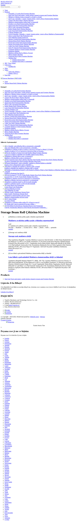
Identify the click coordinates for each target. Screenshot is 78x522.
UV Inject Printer (10, 200)
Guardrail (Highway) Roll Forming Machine (21, 49)
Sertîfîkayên (12, 66)
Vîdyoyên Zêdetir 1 (14, 72)
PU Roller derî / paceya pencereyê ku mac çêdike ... (20, 204)
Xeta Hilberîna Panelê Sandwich (18, 37)
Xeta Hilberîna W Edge (12, 190)
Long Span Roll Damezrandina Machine (20, 31)
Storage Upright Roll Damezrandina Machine (22, 39)
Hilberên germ (34, 317)
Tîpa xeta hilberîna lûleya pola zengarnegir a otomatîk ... (21, 148)
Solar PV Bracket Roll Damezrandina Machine (22, 48)
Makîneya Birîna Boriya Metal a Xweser (20, 53)
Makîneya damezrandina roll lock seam (16, 197)
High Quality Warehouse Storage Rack (16, 194)
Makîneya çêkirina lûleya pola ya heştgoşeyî (18, 158)
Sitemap (42, 317)
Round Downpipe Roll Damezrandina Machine (22, 42)
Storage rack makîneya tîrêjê (19, 236)
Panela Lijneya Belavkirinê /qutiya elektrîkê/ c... (19, 165)
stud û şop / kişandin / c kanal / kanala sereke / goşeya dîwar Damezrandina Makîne (33, 19)
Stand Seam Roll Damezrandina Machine (20, 25)
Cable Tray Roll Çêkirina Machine (18, 46)
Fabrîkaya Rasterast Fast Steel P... (15, 173)
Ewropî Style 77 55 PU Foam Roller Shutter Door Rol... (21, 177)
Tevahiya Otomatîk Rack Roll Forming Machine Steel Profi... (23, 161)
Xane (6, 10)
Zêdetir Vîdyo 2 (13, 73)
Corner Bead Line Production (13, 187)
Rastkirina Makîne (13, 51)
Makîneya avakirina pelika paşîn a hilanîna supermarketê (31, 221)
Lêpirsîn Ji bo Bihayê (7, 292)
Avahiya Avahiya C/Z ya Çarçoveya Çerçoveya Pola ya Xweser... (24, 151)
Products (7, 12)
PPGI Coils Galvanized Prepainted (18, 27)
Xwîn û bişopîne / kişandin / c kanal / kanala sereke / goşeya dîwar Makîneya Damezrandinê (36, 34)
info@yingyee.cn (14, 305)
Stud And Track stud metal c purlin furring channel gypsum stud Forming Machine (33, 15)
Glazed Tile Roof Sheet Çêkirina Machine (21, 20)
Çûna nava (8, 65)
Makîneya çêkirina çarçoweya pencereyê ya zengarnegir (21, 180)
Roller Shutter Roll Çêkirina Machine (19, 29)
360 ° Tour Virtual (10, 63)
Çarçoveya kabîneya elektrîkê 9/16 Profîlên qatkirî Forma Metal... (24, 154)
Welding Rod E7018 (18, 60)
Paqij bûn (7, 75)
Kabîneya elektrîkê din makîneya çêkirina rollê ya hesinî (21, 168)
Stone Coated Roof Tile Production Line (20, 36)
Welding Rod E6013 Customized (22, 61)
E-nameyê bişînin (6, 320)
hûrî (12, 229)
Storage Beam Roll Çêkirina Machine (19, 41)
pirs (9, 229)
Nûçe (6, 68)
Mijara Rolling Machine (15, 54)
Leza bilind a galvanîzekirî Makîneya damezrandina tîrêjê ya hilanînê (35, 257)
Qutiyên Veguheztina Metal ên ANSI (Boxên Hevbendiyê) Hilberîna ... (26, 207)
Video (6, 70)
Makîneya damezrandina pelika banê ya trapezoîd (23, 22)
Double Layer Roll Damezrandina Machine (21, 24)
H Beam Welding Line (15, 32)
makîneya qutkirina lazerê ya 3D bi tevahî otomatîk (20, 183)
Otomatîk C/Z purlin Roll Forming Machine (21, 13)
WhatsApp (11, 322)
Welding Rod (12, 58)
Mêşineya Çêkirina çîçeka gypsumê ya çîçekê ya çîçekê (25, 17)
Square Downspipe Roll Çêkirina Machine (21, 44)
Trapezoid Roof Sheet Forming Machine (20, 56)
